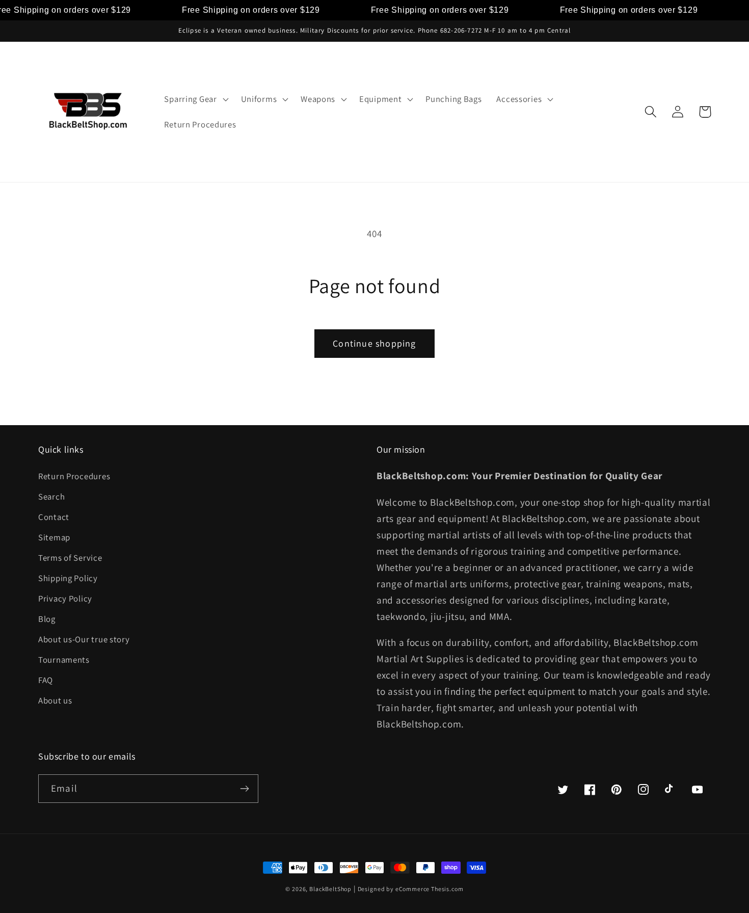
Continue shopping (374, 343)
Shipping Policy (68, 578)
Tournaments (64, 659)
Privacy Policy (65, 598)
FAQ (45, 680)
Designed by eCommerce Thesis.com (411, 889)
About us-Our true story (84, 639)
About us (55, 700)
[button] (195, 99)
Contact (53, 517)
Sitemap (54, 537)
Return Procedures (74, 476)
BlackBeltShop (330, 889)
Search (51, 496)
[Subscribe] (244, 788)
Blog (47, 618)
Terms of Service (70, 557)
